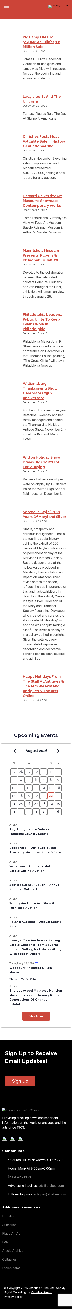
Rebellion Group (41, 1292)
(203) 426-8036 (20, 1177)
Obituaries (9, 1259)
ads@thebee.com (51, 1186)
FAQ (5, 1242)
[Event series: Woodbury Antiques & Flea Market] (36, 963)
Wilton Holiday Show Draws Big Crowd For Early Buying (41, 462)
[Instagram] (22, 1139)
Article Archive (12, 1251)
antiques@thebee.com (50, 1194)
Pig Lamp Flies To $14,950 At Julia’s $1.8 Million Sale (41, 42)
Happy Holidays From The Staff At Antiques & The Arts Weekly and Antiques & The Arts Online (43, 686)
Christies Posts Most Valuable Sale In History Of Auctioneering (44, 141)
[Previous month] (14, 751)
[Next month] (58, 751)
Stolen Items (11, 1268)
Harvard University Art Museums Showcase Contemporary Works (42, 201)
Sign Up (20, 1081)
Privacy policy (13, 1296)
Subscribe (9, 1225)
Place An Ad (11, 1233)
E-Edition (8, 1216)
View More (36, 1016)
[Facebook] (6, 1139)
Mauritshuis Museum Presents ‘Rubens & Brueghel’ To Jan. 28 (41, 255)
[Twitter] (14, 1139)
